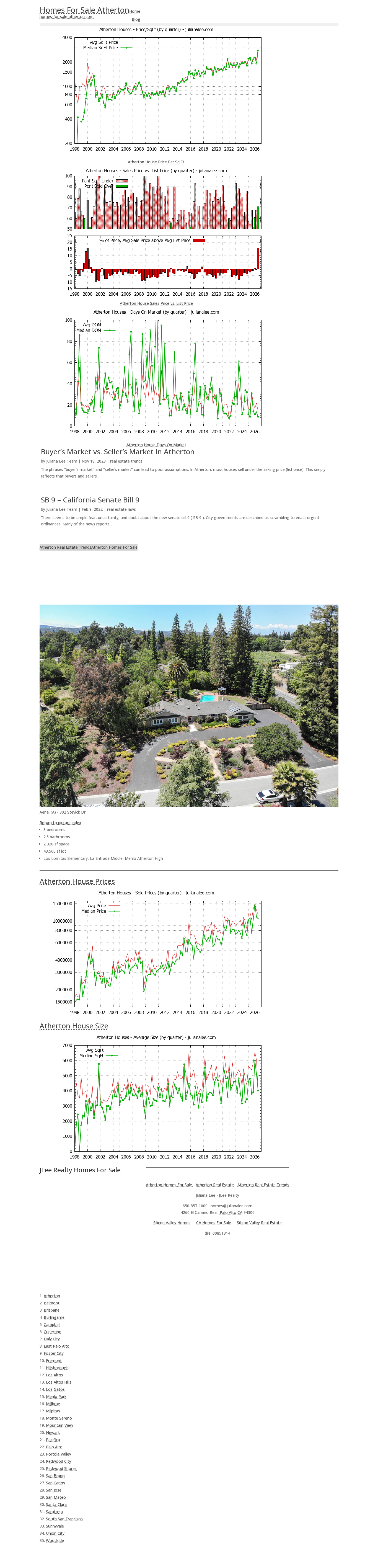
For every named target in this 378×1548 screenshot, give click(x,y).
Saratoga (54, 1511)
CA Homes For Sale (213, 1222)
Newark (53, 1432)
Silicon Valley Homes (171, 1222)
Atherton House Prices (77, 881)
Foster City (54, 1353)
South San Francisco (64, 1518)
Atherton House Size (74, 1026)
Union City (55, 1533)
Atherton (52, 1295)
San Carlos (55, 1482)
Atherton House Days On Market (156, 444)
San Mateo (56, 1497)
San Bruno (55, 1475)
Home (134, 11)
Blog (136, 19)
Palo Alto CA (231, 1212)
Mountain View (59, 1425)
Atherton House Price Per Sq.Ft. (156, 161)
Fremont (54, 1360)
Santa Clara (56, 1504)
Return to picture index (60, 822)
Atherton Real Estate (215, 1184)
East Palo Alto (56, 1346)
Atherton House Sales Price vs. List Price (156, 303)
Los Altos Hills (58, 1382)
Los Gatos (55, 1389)
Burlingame (54, 1317)
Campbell (52, 1324)
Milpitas (53, 1410)
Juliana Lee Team (61, 461)
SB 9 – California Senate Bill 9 (90, 500)
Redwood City (58, 1461)
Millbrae (53, 1403)
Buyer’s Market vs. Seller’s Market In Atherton (118, 451)
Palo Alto (54, 1446)
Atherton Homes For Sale (114, 547)
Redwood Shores (61, 1468)
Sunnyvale (55, 1526)
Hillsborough (57, 1367)
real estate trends (126, 461)
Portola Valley (58, 1454)
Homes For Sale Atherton (84, 9)
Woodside (55, 1540)
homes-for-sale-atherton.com (67, 16)
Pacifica (53, 1439)
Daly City (52, 1338)
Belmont (51, 1303)
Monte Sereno (59, 1418)
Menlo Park (56, 1396)
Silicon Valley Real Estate (259, 1222)
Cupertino (52, 1331)
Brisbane (51, 1310)
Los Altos (54, 1374)
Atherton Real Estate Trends (65, 547)
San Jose (53, 1490)
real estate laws (121, 509)
